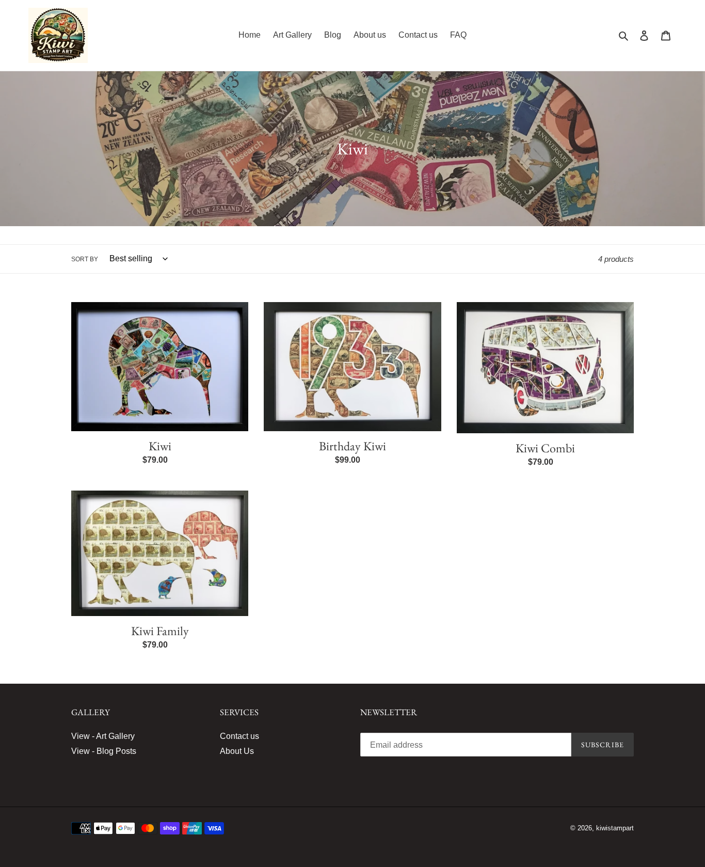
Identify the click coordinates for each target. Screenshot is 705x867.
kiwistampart (615, 828)
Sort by (84, 259)
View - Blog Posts (103, 751)
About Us (237, 751)
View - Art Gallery (103, 736)
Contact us (239, 736)
